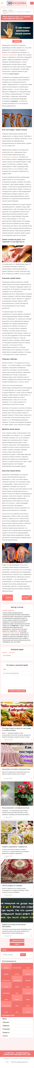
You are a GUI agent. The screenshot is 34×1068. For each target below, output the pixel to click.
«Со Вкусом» (23, 101)
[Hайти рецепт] (32, 3)
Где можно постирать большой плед (16, 769)
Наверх (17, 944)
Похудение (6, 1029)
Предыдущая (9, 597)
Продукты (5, 1032)
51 (31, 936)
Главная (4, 10)
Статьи (10, 10)
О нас (7, 1062)
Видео (4, 1019)
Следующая (25, 597)
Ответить (12, 652)
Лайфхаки (17, 41)
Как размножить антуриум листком (15, 808)
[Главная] (17, 3)
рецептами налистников (10, 633)
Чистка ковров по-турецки (12, 886)
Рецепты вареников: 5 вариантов (14, 847)
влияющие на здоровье (10, 157)
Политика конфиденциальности (19, 1062)
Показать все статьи (18, 940)
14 (31, 895)
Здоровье (5, 1022)
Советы (5, 1036)
